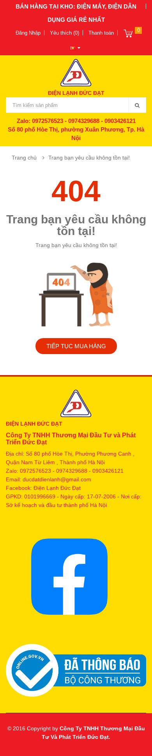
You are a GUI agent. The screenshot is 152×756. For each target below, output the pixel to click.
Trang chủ (24, 157)
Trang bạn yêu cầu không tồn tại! (89, 157)
